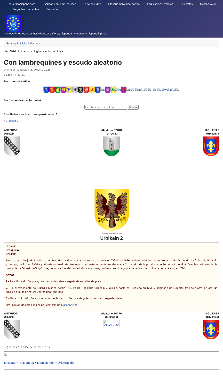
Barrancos (27, 362)
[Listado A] (46, 89)
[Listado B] (52, 89)
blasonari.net (69, 304)
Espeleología (45, 362)
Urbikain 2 (12, 120)
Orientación (66, 362)
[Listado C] (58, 89)
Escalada (10, 362)
